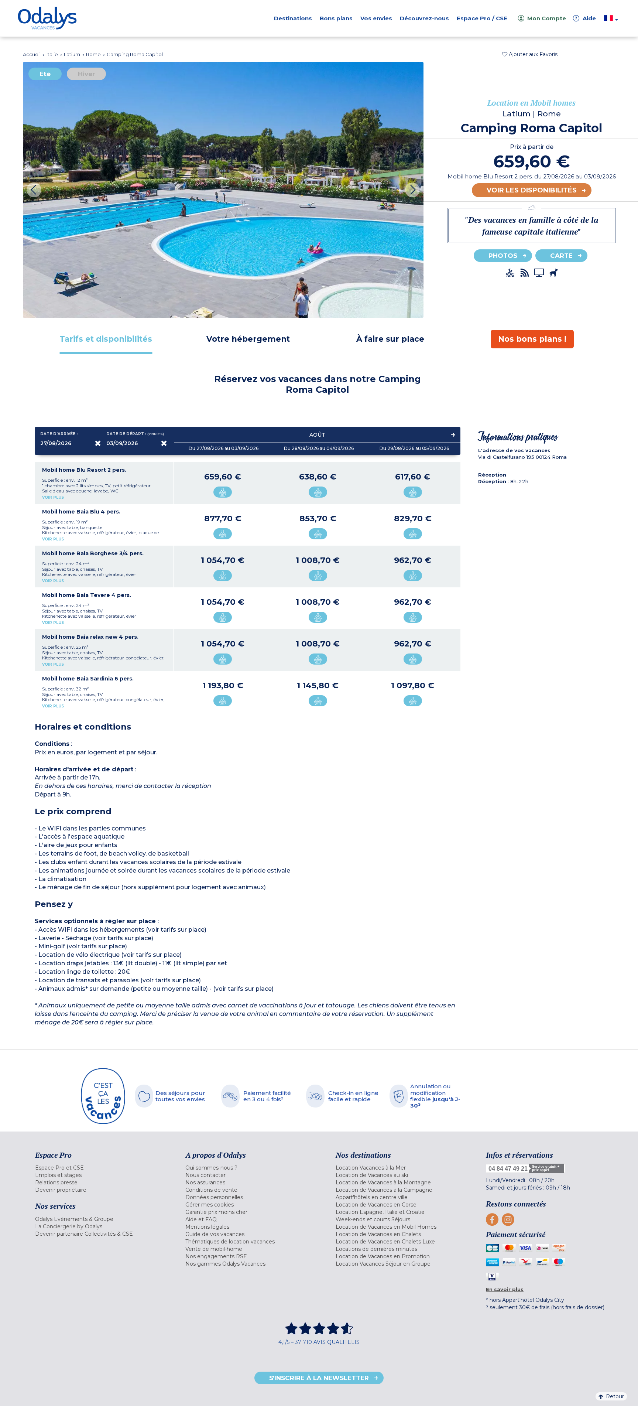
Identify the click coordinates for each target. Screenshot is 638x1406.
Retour (615, 1396)
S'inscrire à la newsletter (319, 1378)
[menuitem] (101, 1167)
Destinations (293, 18)
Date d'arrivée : (59, 434)
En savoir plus (505, 1289)
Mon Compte (546, 18)
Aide (585, 18)
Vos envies (376, 18)
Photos (502, 255)
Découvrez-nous (424, 18)
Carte (561, 255)
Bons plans (336, 18)
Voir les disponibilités (532, 190)
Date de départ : (135, 434)
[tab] (106, 339)
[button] (530, 54)
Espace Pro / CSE (482, 18)
